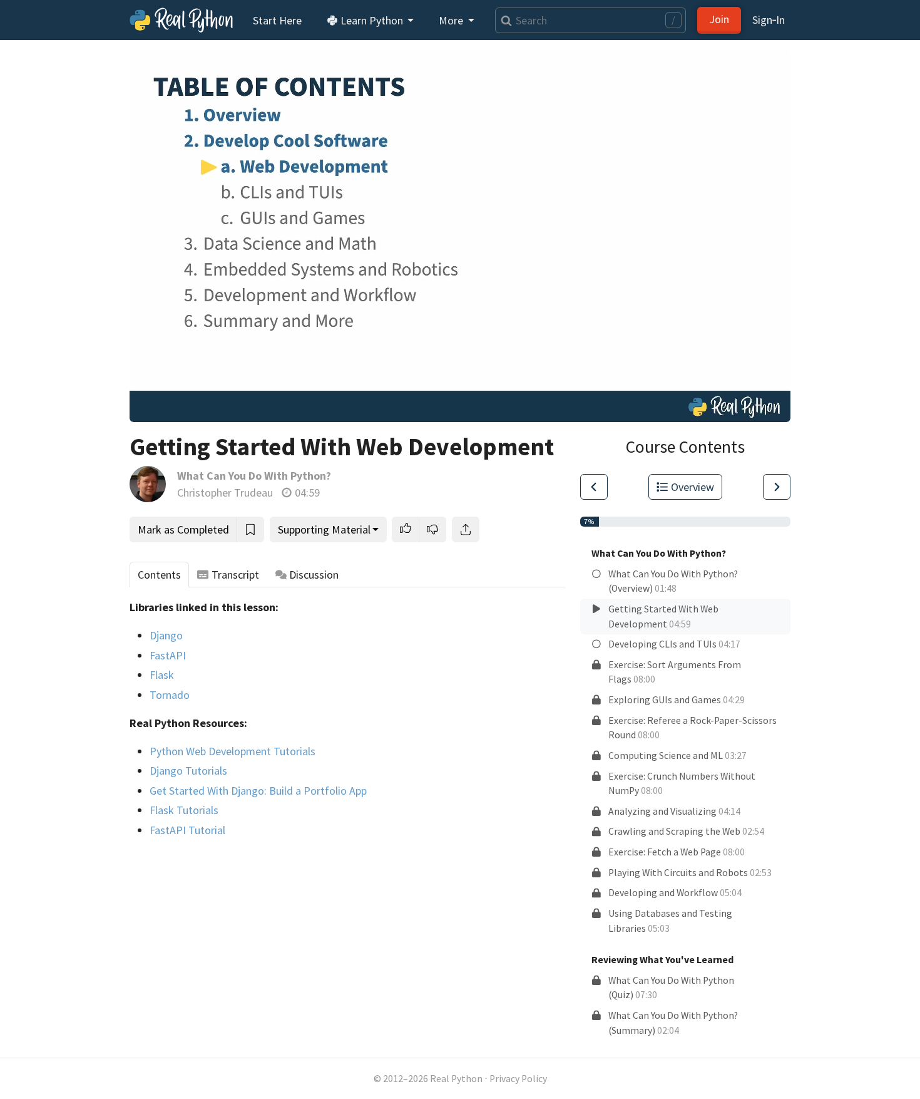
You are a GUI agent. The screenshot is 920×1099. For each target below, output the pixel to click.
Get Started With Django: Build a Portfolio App (258, 790)
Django (166, 635)
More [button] (452, 20)
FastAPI (168, 655)
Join (719, 19)
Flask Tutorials (184, 810)
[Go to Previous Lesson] (594, 487)
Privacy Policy (518, 1079)
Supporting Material (324, 529)
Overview (692, 487)
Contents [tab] (159, 574)
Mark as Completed (183, 529)
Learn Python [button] (372, 20)
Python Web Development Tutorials (232, 751)
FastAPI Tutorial (187, 830)
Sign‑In (768, 20)
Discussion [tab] (314, 574)
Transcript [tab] (235, 574)
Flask (162, 675)
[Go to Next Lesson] (776, 487)
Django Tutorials (188, 770)
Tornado (170, 695)
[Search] (503, 20)
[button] (405, 529)
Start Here (277, 20)
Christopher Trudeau (225, 492)
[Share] (465, 529)
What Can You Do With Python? (254, 475)
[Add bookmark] (250, 529)
